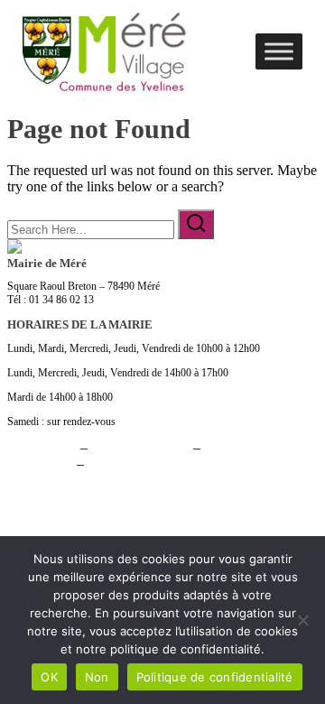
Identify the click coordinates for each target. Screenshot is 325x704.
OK (49, 677)
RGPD (107, 463)
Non (97, 677)
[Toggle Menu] (279, 51)
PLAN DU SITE (140, 447)
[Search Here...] (92, 228)
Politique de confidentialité (214, 677)
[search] (196, 224)
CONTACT (42, 447)
